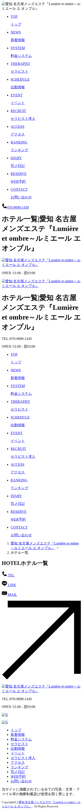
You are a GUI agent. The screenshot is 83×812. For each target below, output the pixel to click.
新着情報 (18, 734)
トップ (16, 730)
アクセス (18, 762)
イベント (18, 753)
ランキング (19, 767)
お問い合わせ (21, 781)
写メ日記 (18, 772)
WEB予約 (18, 776)
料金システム (21, 739)
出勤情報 (18, 748)
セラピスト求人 (23, 758)
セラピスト (19, 744)
